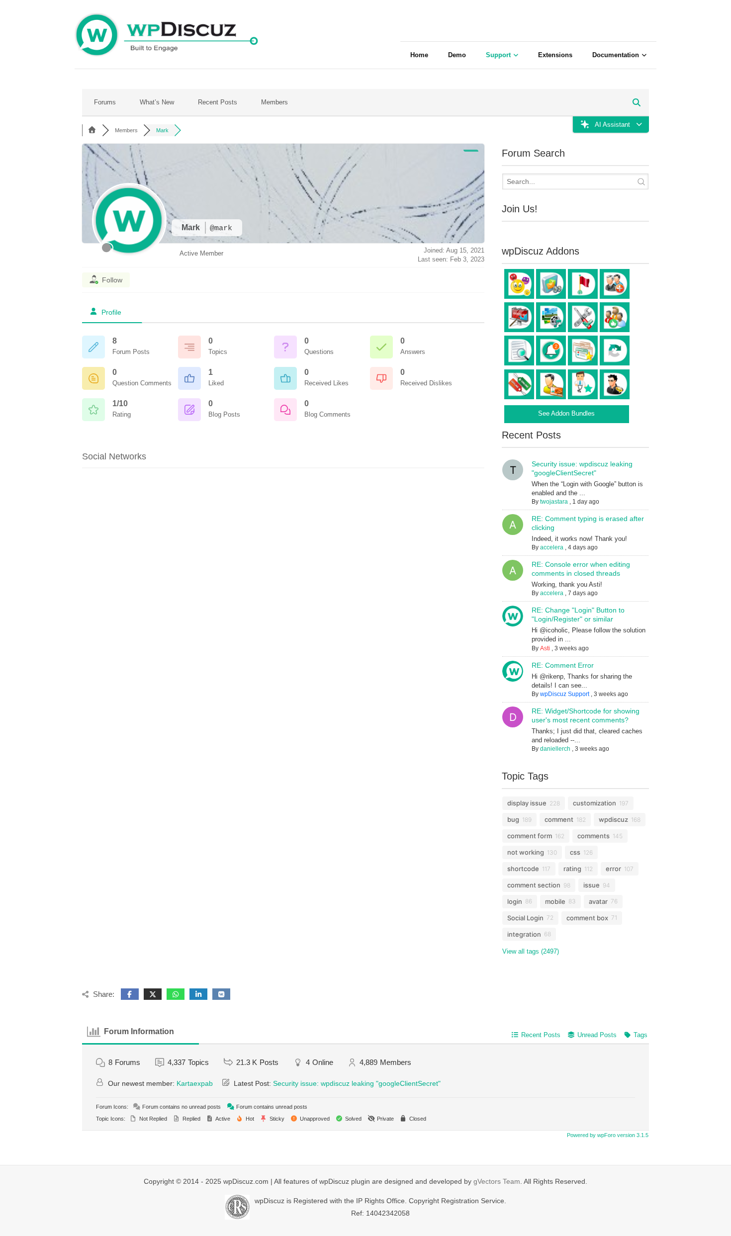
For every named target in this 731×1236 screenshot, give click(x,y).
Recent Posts (217, 102)
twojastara (554, 501)
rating (572, 869)
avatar (598, 901)
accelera (551, 547)
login (514, 901)
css (575, 852)
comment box (587, 918)
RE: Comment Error (563, 665)
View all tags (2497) (530, 951)
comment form (529, 836)
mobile (555, 901)
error (613, 869)
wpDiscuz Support (564, 694)
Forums (105, 102)
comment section (533, 885)
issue (591, 885)
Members (274, 102)
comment (559, 819)
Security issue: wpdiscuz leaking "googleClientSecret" (357, 1083)
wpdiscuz (613, 819)
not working (525, 852)
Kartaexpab (195, 1083)
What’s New (157, 102)
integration (524, 934)
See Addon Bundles (566, 413)
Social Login (525, 918)
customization (594, 803)
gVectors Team (496, 1181)
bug (513, 819)
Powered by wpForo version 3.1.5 (606, 1135)
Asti (545, 648)
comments (593, 836)
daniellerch (555, 748)
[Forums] (92, 130)
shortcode (523, 869)
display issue (527, 803)
